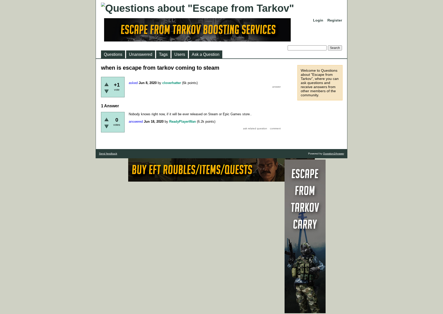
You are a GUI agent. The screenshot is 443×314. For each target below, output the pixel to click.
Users (179, 54)
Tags (163, 54)
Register (334, 20)
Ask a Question (205, 54)
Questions (113, 54)
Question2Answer (333, 153)
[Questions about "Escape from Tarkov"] (197, 8)
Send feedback (108, 153)
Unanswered (140, 54)
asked (133, 83)
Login (318, 20)
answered (136, 121)
